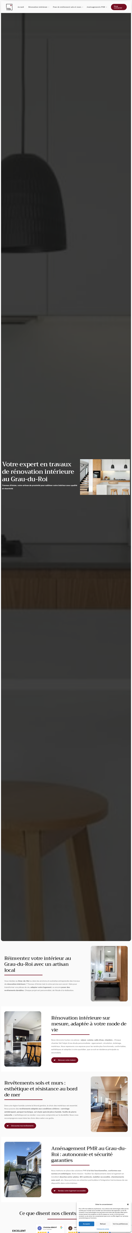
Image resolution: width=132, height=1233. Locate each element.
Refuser (103, 1224)
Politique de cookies (103, 1229)
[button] (128, 1204)
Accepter (86, 1224)
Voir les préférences (120, 1224)
